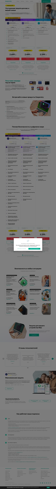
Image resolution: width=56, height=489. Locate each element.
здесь (22, 487)
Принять (48, 487)
